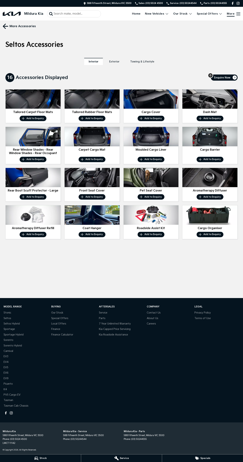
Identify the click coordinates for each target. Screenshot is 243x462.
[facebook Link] (232, 3)
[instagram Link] (238, 3)
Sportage (9, 329)
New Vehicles (154, 13)
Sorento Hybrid (13, 345)
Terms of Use (202, 318)
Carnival (8, 351)
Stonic (7, 312)
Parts (102, 318)
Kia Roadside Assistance (113, 334)
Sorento (8, 340)
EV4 (6, 362)
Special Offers (207, 13)
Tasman (8, 400)
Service (103, 312)
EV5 (6, 367)
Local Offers (58, 323)
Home (136, 13)
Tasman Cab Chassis (16, 405)
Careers (151, 323)
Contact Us (154, 312)
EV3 (6, 356)
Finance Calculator (62, 334)
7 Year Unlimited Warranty (115, 323)
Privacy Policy (202, 312)
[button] (33, 99)
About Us (152, 318)
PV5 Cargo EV (12, 394)
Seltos (7, 318)
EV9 (6, 378)
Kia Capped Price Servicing (115, 329)
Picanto (8, 383)
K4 (5, 389)
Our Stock (180, 13)
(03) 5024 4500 (18, 439)
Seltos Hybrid (12, 323)
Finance (55, 329)
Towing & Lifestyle (142, 61)
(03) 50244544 (79, 439)
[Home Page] (12, 14)
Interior (93, 61)
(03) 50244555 (139, 439)
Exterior (114, 61)
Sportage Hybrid (14, 334)
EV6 (6, 372)
